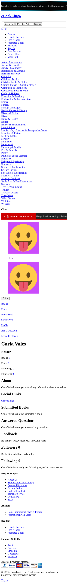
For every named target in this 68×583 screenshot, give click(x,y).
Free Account (14, 51)
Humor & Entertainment (13, 124)
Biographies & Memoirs (13, 70)
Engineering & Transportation (16, 99)
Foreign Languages (11, 107)
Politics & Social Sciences (14, 155)
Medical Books (8, 136)
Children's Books (10, 79)
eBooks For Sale (16, 37)
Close (10, 258)
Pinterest (12, 548)
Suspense (6, 184)
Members (12, 45)
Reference (6, 158)
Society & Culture (10, 175)
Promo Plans (14, 54)
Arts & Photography (11, 68)
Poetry (4, 153)
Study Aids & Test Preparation (16, 181)
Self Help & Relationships (14, 172)
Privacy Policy (15, 488)
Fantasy (5, 104)
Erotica (4, 102)
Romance (6, 164)
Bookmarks (7, 314)
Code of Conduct (16, 491)
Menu (4, 29)
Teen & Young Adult (11, 187)
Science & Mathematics (13, 167)
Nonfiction (6, 141)
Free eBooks (14, 40)
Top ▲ (4, 580)
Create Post (7, 320)
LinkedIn (12, 550)
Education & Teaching (12, 96)
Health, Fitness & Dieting (14, 110)
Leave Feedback (9, 336)
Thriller (5, 189)
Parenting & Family (11, 147)
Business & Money (10, 73)
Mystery (5, 138)
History (5, 116)
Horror (4, 121)
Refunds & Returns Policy (21, 482)
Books (4, 304)
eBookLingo (11, 16)
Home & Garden (9, 119)
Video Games (8, 198)
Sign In (11, 48)
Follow (5, 298)
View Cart (13, 57)
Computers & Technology (14, 87)
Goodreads (13, 553)
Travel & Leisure (9, 192)
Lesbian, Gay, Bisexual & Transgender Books (24, 130)
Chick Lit (6, 76)
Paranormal (7, 144)
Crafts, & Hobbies (10, 93)
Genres (11, 34)
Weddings (6, 201)
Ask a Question (9, 330)
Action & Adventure (11, 62)
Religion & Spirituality (12, 161)
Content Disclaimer (17, 485)
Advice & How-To (10, 65)
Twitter (11, 545)
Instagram (12, 556)
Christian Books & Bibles (14, 82)
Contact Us (13, 496)
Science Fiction (9, 170)
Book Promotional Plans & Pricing (25, 512)
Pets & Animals (9, 150)
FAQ (10, 499)
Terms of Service (16, 493)
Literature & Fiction (11, 133)
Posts (3, 309)
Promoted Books (16, 42)
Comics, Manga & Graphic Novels (18, 85)
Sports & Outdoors (10, 178)
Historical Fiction (10, 113)
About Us (12, 479)
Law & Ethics (8, 127)
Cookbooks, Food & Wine (14, 90)
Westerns (5, 204)
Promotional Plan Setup (19, 514)
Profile (4, 325)
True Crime (7, 195)
